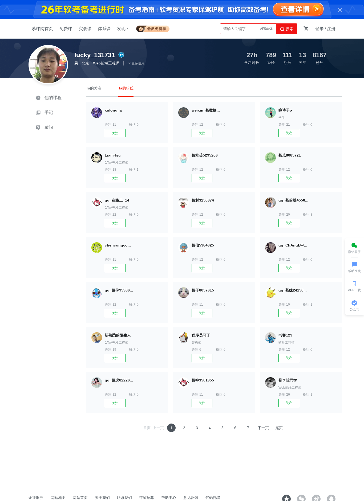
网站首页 (80, 497)
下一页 (263, 428)
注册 (331, 28)
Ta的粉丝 (126, 88)
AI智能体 (266, 29)
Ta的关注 (93, 88)
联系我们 (124, 497)
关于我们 (102, 497)
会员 (153, 27)
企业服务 (36, 497)
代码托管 (212, 497)
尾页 (279, 428)
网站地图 (58, 497)
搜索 (289, 29)
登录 (319, 28)
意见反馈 (190, 497)
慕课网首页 (42, 28)
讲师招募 (146, 497)
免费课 (65, 28)
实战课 (85, 28)
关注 (115, 133)
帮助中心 (168, 497)
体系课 (104, 28)
